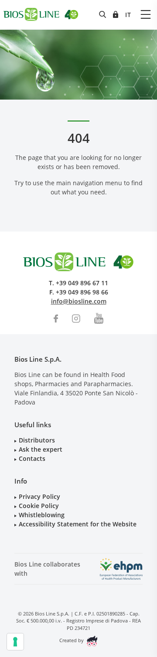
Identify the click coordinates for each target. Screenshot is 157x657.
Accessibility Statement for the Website (78, 524)
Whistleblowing (42, 515)
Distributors (37, 440)
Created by (72, 640)
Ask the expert (40, 449)
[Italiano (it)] (128, 14)
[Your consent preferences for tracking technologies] (15, 641)
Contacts (32, 458)
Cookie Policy (39, 505)
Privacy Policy (39, 496)
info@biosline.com (78, 301)
